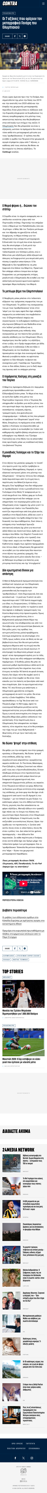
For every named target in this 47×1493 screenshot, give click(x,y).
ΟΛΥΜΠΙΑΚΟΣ (8, 956)
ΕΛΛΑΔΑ (6, 959)
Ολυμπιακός (8, 126)
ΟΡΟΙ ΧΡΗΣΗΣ (17, 1444)
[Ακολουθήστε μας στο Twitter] (23, 1458)
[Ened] (23, 1481)
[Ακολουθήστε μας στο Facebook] (15, 1458)
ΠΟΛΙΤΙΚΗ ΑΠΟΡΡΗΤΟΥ (16, 1448)
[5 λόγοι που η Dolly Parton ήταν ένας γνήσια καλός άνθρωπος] (11, 1392)
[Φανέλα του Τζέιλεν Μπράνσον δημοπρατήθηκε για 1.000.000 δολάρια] (23, 994)
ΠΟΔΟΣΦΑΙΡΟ (8, 1025)
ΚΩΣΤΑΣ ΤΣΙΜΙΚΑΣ (20, 959)
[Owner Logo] (23, 1472)
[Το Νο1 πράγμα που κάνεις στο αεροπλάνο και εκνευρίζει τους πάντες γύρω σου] (11, 1186)
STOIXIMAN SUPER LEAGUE (28, 956)
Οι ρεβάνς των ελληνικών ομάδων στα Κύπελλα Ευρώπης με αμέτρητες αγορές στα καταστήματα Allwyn (23, 920)
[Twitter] (20, 36)
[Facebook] (15, 36)
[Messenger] (25, 36)
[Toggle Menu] (43, 3)
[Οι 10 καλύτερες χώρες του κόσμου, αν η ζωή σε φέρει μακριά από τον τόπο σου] (11, 1369)
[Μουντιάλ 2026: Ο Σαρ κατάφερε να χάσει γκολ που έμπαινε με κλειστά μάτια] (23, 1042)
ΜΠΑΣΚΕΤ (7, 977)
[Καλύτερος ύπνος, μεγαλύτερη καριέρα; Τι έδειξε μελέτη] (11, 1346)
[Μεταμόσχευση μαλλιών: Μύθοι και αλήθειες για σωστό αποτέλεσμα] (11, 1324)
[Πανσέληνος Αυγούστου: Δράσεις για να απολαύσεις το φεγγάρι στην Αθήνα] (11, 1232)
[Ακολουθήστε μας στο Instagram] (32, 1458)
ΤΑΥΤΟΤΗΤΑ (30, 1444)
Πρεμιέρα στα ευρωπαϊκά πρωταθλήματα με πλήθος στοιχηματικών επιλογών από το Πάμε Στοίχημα (23, 933)
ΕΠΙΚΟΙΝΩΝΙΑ (34, 1448)
